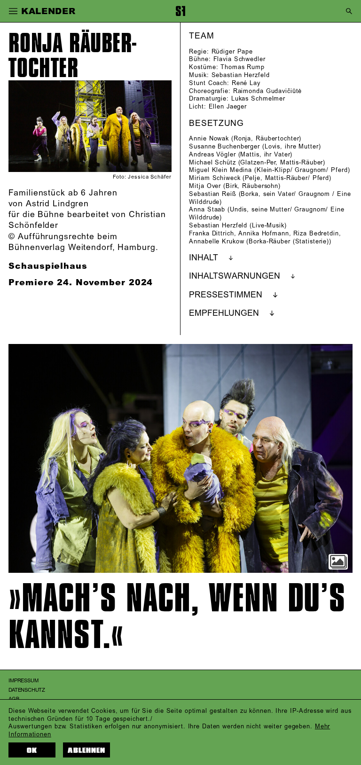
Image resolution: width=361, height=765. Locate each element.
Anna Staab (207, 209)
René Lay (246, 83)
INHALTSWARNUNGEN (234, 276)
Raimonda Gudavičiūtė (267, 91)
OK (32, 750)
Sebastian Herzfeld (241, 75)
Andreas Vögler (212, 154)
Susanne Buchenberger (224, 146)
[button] (12, 11)
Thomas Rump (242, 67)
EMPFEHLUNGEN (224, 313)
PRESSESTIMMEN (225, 295)
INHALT (203, 258)
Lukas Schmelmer (258, 98)
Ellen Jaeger (228, 106)
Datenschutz (26, 690)
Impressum (23, 681)
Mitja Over (205, 186)
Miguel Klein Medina (220, 170)
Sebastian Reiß (212, 194)
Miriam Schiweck (214, 178)
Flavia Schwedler (239, 59)
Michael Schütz (212, 162)
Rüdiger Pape (232, 51)
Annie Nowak (209, 138)
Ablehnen (86, 750)
